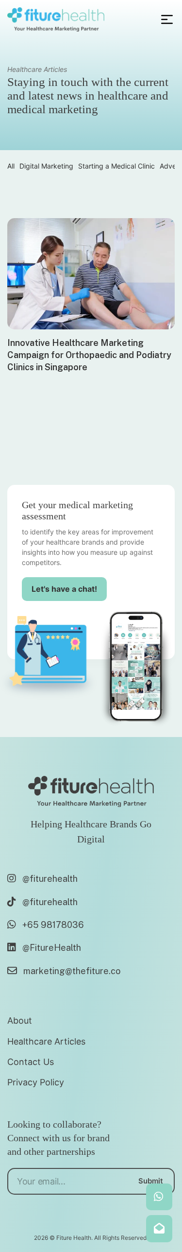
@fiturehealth (50, 879)
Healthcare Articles (46, 1041)
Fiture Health (73, 1237)
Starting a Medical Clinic (116, 166)
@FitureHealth (51, 948)
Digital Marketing (46, 166)
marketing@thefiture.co (71, 971)
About (19, 1020)
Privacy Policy (35, 1082)
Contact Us (30, 1062)
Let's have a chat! (64, 589)
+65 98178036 (53, 925)
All (11, 166)
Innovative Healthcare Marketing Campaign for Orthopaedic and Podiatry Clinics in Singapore (89, 355)
